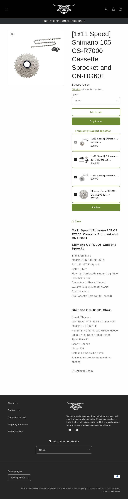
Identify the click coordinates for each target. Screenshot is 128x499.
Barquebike (33, 488)
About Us (13, 403)
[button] (6, 9)
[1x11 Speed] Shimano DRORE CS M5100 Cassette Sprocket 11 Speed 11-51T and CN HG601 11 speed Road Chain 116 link (104, 175)
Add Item (96, 207)
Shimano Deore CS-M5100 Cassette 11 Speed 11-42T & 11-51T (104, 191)
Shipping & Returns (18, 424)
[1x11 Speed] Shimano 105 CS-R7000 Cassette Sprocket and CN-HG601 (104, 138)
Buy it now (96, 121)
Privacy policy (80, 488)
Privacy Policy (15, 431)
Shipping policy (113, 488)
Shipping (76, 89)
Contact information (111, 492)
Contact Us (14, 410)
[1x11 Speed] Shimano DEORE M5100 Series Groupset (104, 156)
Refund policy (65, 488)
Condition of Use (17, 417)
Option (75, 95)
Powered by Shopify (47, 488)
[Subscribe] (88, 449)
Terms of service (97, 488)
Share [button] (78, 221)
